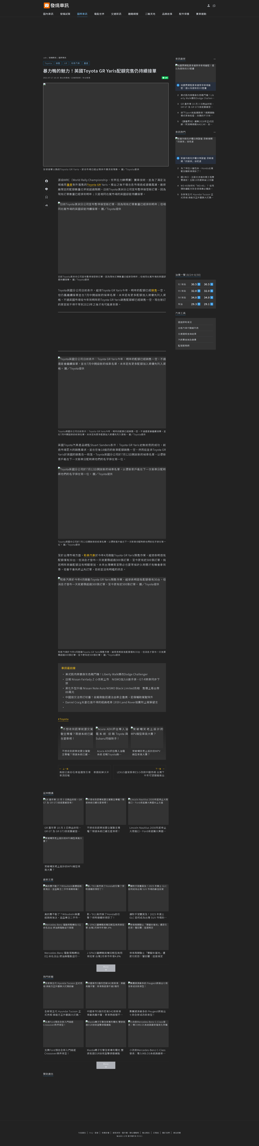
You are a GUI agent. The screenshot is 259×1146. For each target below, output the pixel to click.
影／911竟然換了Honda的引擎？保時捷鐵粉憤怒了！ (103, 915)
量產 (86, 63)
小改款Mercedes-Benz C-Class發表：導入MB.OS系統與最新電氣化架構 (148, 1051)
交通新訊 (116, 13)
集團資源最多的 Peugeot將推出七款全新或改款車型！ (148, 1013)
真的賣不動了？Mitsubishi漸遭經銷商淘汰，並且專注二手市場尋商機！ (62, 915)
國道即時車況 (185, 322)
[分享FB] (46, 180)
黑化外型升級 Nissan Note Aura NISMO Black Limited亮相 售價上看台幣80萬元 (112, 690)
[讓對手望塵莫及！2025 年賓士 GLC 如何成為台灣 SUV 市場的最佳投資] (148, 897)
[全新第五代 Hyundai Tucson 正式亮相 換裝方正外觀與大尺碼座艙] (63, 995)
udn (45, 57)
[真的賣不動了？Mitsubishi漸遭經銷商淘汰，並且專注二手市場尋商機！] (63, 897)
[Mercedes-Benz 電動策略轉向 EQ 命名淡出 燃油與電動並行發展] (63, 936)
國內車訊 (48, 13)
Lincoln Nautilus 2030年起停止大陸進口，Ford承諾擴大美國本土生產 (148, 829)
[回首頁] (60, 5)
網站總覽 (177, 1132)
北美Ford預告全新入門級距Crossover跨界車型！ (60, 1051)
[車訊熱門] (215, 132)
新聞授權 (105, 1132)
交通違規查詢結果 (187, 333)
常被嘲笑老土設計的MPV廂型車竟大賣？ (146, 752)
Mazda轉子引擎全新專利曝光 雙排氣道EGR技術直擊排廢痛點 (105, 1051)
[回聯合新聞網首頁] (47, 5)
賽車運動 (201, 13)
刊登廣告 (82, 1132)
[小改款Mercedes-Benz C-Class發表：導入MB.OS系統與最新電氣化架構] (148, 1033)
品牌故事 (167, 13)
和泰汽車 (75, 63)
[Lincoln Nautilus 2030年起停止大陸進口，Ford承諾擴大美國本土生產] (148, 811)
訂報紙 (156, 1132)
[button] (214, 5)
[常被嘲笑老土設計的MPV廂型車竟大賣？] (147, 737)
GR (65, 63)
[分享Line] (46, 189)
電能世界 (99, 13)
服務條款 (116, 1132)
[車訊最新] (215, 59)
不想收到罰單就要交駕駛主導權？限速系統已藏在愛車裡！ (76, 752)
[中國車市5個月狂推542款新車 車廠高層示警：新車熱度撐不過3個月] (106, 995)
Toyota (48, 63)
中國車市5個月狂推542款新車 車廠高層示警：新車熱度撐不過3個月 (105, 1013)
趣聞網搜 (133, 13)
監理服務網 (184, 345)
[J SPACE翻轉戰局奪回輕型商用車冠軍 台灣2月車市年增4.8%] (106, 936)
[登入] (208, 5)
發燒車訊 (53, 57)
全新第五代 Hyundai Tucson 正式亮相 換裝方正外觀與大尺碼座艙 (63, 1013)
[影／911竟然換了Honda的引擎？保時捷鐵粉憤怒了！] (106, 897)
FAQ (91, 1132)
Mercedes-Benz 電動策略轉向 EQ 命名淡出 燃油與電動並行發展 (62, 954)
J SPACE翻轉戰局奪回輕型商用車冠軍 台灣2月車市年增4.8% (104, 954)
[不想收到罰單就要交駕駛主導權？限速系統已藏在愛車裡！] (77, 737)
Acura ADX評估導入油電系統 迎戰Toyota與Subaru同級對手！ (111, 752)
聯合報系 (146, 1132)
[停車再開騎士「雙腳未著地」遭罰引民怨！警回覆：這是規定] (148, 936)
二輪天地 (150, 13)
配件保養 (184, 13)
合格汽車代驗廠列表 (188, 327)
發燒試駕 (65, 13)
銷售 (58, 63)
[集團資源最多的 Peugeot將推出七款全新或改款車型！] (148, 995)
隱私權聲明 (134, 1132)
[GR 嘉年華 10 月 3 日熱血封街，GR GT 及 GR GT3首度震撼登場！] (63, 811)
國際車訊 (82, 13)
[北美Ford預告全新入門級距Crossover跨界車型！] (63, 1033)
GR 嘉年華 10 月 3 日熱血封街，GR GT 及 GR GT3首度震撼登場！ (63, 829)
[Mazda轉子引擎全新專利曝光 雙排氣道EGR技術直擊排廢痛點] (106, 1033)
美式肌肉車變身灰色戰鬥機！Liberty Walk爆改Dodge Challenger (106, 674)
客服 (96, 1132)
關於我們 (166, 1132)
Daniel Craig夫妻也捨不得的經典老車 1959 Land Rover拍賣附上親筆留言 (111, 702)
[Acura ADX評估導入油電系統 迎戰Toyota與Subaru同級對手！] (112, 737)
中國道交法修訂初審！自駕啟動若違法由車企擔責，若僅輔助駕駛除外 (109, 697)
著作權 (125, 1132)
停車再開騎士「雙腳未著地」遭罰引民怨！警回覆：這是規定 (147, 954)
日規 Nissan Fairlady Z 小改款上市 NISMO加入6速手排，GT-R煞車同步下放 (112, 681)
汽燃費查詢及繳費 (187, 339)
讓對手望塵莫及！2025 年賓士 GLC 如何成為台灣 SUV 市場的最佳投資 (148, 915)
